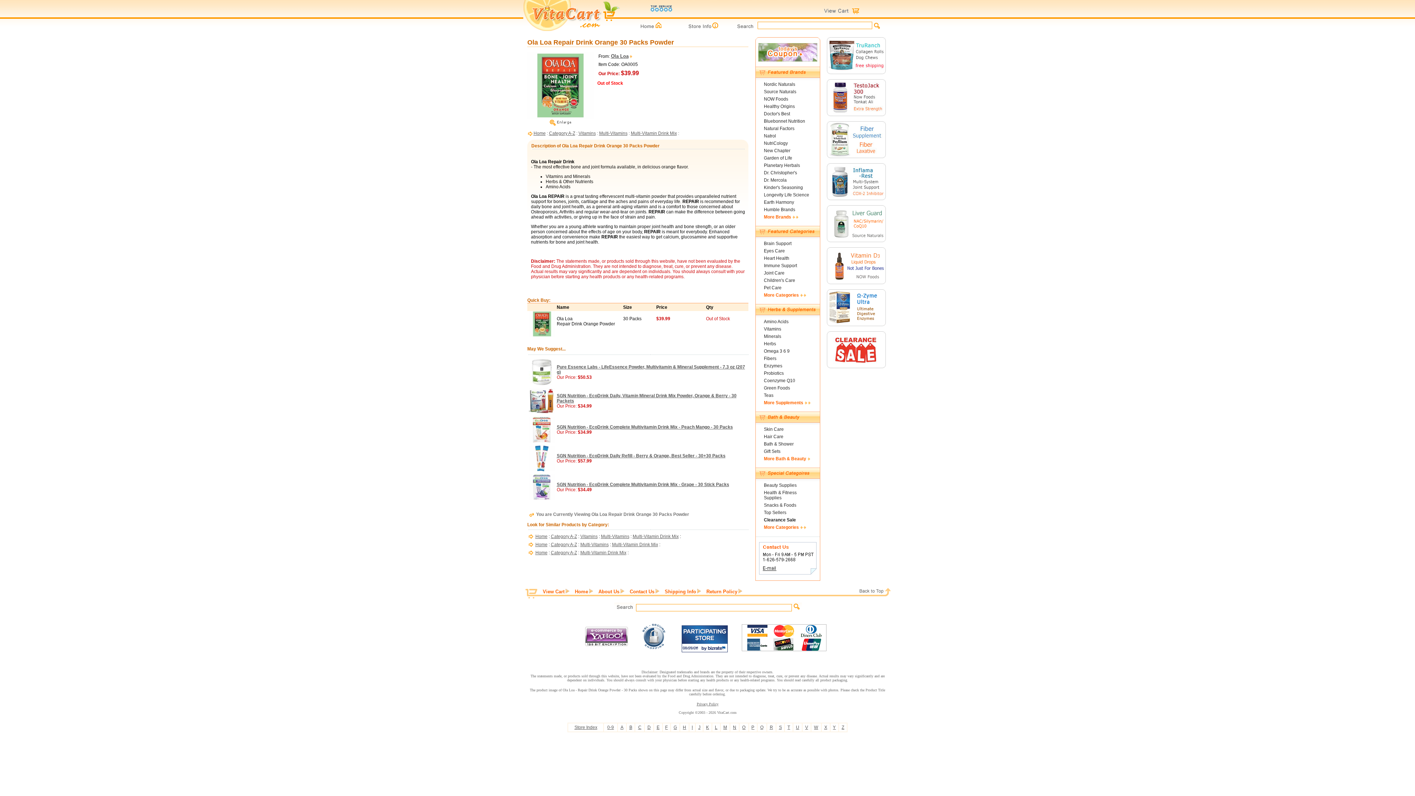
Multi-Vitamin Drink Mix (654, 133)
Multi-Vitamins (613, 133)
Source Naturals (780, 91)
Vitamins (587, 133)
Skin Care (774, 429)
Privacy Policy (708, 704)
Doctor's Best (777, 113)
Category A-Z (562, 133)
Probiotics (774, 373)
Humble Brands (779, 209)
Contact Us (642, 591)
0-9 (610, 727)
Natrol (770, 136)
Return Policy (721, 591)
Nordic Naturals (779, 84)
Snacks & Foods (780, 505)
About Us (608, 591)
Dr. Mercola (775, 180)
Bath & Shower (779, 444)
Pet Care (773, 287)
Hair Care (773, 436)
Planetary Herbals (782, 165)
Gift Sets (772, 451)
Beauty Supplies (780, 485)
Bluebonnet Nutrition (784, 121)
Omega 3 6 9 (777, 351)
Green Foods (777, 388)
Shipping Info (680, 591)
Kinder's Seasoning (783, 187)
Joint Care (774, 273)
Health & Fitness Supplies (780, 495)
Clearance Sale (780, 520)
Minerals (772, 336)
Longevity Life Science (786, 195)
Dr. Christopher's (780, 172)
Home (540, 133)
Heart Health (776, 258)
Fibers (770, 358)
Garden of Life (778, 158)
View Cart (554, 591)
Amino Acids (776, 321)
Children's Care (779, 280)
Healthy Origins (779, 106)
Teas (768, 395)
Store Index (585, 727)
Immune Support (780, 265)
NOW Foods (776, 99)
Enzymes (773, 366)
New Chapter (777, 150)
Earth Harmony (779, 202)
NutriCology (776, 143)
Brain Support (778, 243)
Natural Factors (779, 128)
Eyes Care (774, 251)
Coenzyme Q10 (779, 380)
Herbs (770, 343)
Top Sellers (775, 512)
